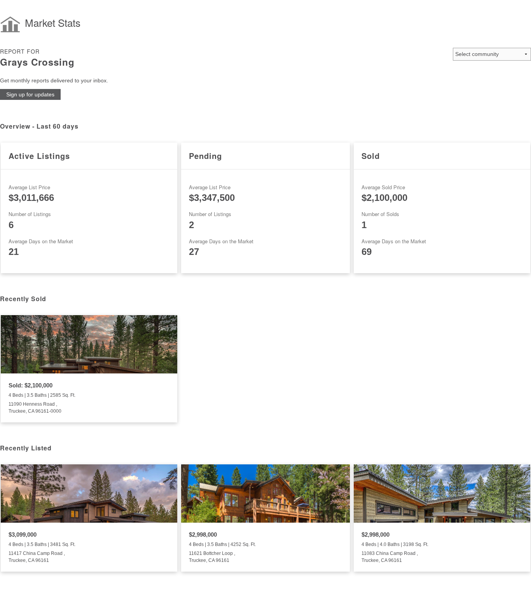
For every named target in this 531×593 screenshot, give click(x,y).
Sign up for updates (30, 94)
